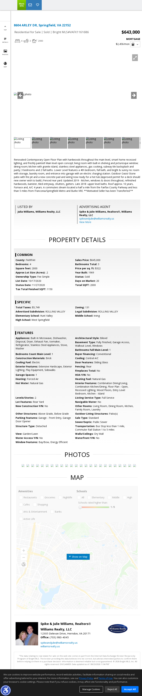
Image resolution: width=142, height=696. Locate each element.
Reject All (112, 689)
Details (5, 42)
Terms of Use (106, 678)
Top (5, 30)
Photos (5, 54)
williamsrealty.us (50, 646)
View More (85, 222)
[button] (5, 690)
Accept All (130, 689)
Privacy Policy (86, 678)
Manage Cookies (91, 689)
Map (5, 67)
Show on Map (79, 556)
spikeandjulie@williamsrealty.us (96, 218)
